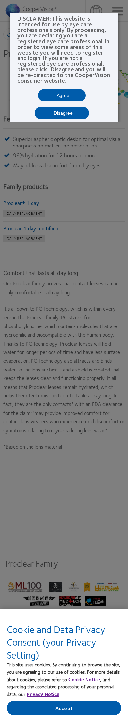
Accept (64, 708)
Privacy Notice (43, 694)
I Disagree (62, 113)
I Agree (61, 95)
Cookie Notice (84, 679)
